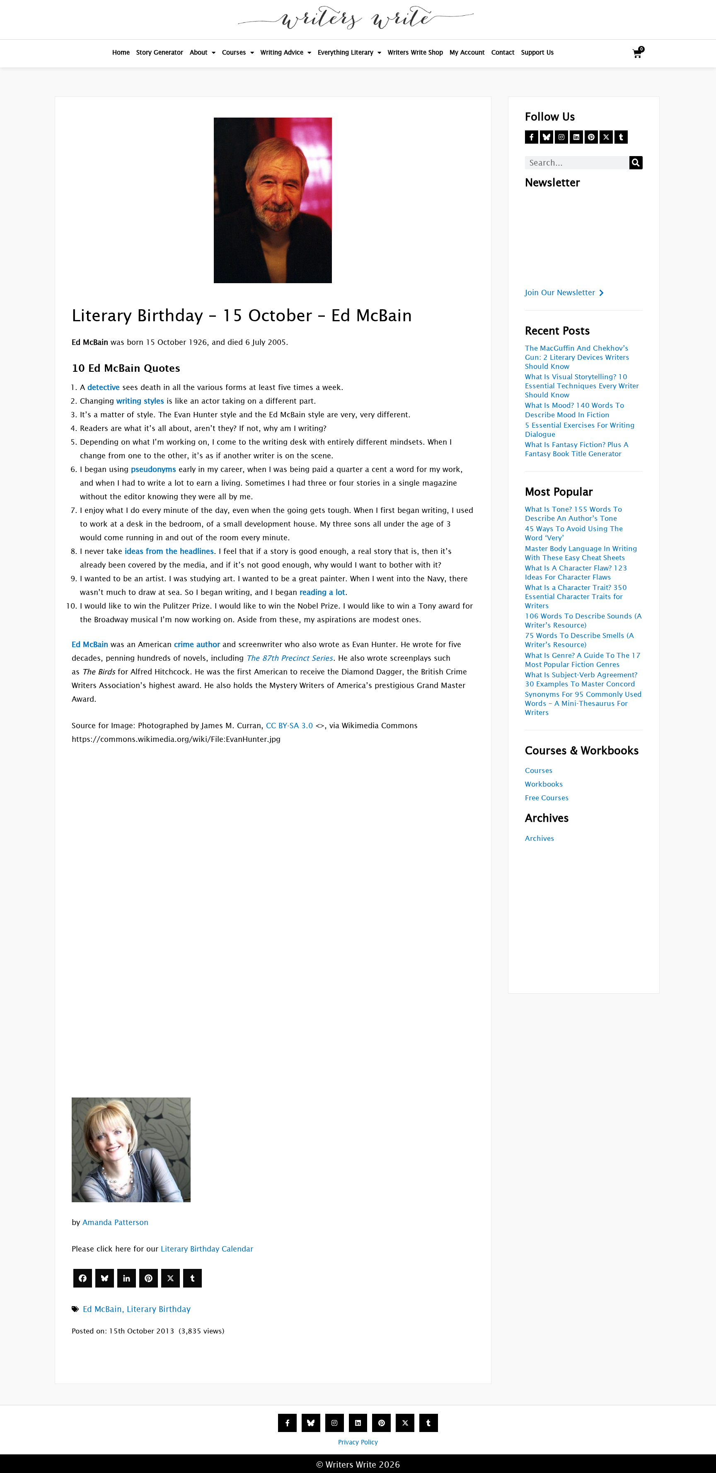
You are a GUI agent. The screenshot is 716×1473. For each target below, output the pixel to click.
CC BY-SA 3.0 (289, 725)
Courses (234, 52)
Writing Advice (282, 52)
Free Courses (547, 798)
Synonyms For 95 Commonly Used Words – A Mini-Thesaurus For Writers (583, 704)
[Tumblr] (192, 1278)
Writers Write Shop (415, 52)
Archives (539, 838)
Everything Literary (345, 52)
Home (121, 52)
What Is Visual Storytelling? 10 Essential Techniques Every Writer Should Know (582, 386)
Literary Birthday (159, 1309)
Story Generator (159, 52)
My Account (467, 52)
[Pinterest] (149, 1278)
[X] (170, 1278)
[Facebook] (83, 1278)
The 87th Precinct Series (289, 658)
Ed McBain (102, 1309)
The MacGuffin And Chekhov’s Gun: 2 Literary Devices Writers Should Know (577, 357)
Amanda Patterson (115, 1222)
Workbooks (544, 784)
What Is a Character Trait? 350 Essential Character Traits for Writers (576, 597)
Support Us (537, 52)
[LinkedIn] (127, 1278)
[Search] (636, 162)
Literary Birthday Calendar (207, 1248)
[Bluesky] (105, 1278)
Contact (503, 52)
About (199, 52)
